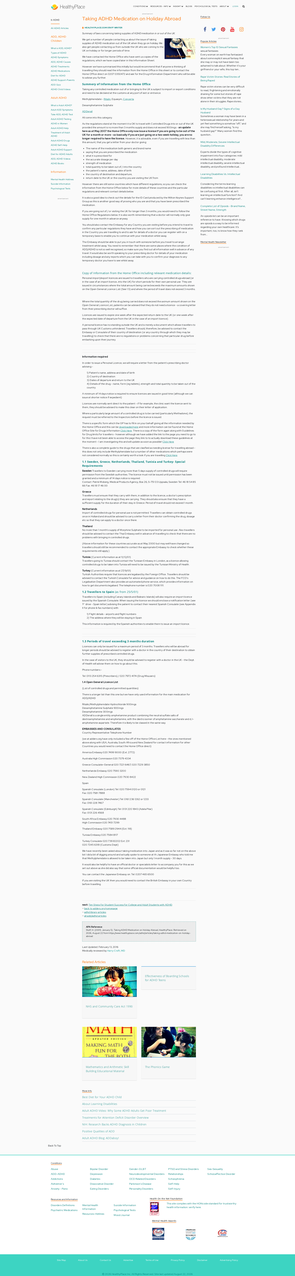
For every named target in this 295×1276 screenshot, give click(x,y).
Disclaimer (202, 1260)
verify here (195, 1207)
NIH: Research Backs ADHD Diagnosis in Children (114, 1124)
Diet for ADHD (58, 75)
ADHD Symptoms (59, 57)
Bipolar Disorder (99, 1169)
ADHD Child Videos (61, 89)
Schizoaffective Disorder (221, 1174)
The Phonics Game (157, 1067)
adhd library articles (95, 912)
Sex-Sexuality (215, 1169)
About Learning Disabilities (99, 1104)
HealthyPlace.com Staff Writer (103, 27)
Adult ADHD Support (61, 149)
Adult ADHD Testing (61, 118)
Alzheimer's (57, 1183)
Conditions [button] (139, 6)
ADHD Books (57, 163)
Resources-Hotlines (93, 1213)
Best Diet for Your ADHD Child (102, 1097)
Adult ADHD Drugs (60, 140)
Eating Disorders (99, 1188)
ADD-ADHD (58, 1174)
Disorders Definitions (63, 1205)
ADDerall (87, 111)
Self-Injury (174, 1188)
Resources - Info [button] (159, 6)
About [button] (223, 6)
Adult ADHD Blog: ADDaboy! (100, 1138)
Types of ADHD (58, 52)
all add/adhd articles (95, 916)
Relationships (175, 1174)
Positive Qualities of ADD (98, 1131)
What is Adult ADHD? (61, 105)
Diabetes (95, 1179)
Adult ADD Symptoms (62, 109)
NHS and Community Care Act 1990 (109, 1006)
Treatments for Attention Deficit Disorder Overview (115, 1117)
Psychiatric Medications (64, 1210)
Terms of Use (152, 1260)
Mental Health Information (90, 1207)
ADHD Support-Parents (63, 80)
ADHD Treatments (60, 66)
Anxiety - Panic (59, 1188)
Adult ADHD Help (60, 128)
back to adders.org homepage (101, 908)
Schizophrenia (176, 1179)
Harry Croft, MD (116, 950)
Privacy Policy (178, 1260)
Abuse (54, 1169)
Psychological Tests (206, 6)
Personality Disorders (141, 1188)
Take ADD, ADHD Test (62, 114)
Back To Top (54, 1145)
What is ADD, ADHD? (61, 48)
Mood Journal (122, 1215)
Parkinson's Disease (140, 1183)
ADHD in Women (59, 123)
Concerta (128, 99)
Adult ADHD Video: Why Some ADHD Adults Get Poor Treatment (124, 1110)
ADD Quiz (56, 84)
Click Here (126, 430)
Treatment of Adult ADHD (60, 134)
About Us (82, 1260)
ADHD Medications (60, 70)
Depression (96, 1174)
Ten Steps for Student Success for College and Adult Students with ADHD (130, 904)
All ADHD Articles (60, 28)
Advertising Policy (229, 1260)
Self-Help (173, 1183)
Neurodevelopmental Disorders (147, 1174)
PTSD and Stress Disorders (183, 1169)
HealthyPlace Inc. (121, 1274)
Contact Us (105, 1260)
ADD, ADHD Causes (61, 61)
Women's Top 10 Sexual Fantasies (219, 47)
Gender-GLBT (137, 1169)
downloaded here (128, 427)
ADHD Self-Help (59, 145)
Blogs (189, 6)
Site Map (61, 1260)
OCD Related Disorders (142, 1179)
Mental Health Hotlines (62, 179)
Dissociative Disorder (102, 1183)
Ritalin (107, 99)
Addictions (57, 1179)
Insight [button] (177, 6)
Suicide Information (61, 183)
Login (235, 6)
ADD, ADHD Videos (60, 158)
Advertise (128, 1260)
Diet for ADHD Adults (62, 154)
